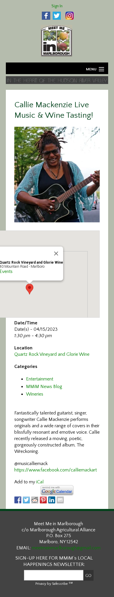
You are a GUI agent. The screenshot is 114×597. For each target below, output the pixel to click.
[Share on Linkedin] (51, 499)
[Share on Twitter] (26, 499)
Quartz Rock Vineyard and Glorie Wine (51, 354)
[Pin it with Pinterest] (43, 499)
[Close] (56, 254)
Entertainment (39, 379)
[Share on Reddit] (34, 499)
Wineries (34, 394)
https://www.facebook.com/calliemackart (55, 470)
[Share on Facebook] (17, 499)
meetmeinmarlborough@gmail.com (66, 547)
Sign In (57, 6)
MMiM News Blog (44, 386)
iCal (40, 482)
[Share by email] (60, 499)
